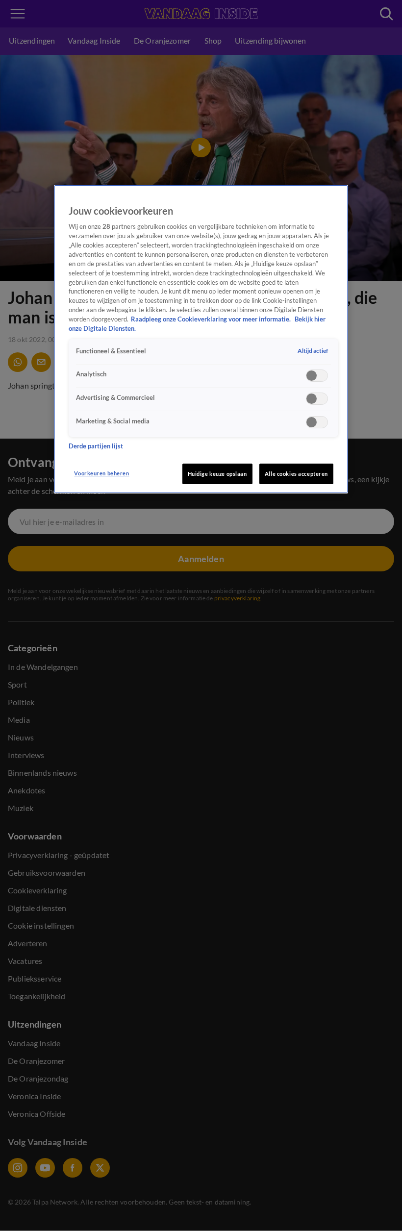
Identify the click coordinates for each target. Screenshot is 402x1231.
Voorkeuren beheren (101, 473)
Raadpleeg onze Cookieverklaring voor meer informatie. (211, 319)
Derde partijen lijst (96, 446)
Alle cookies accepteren (296, 473)
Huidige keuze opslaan (217, 473)
